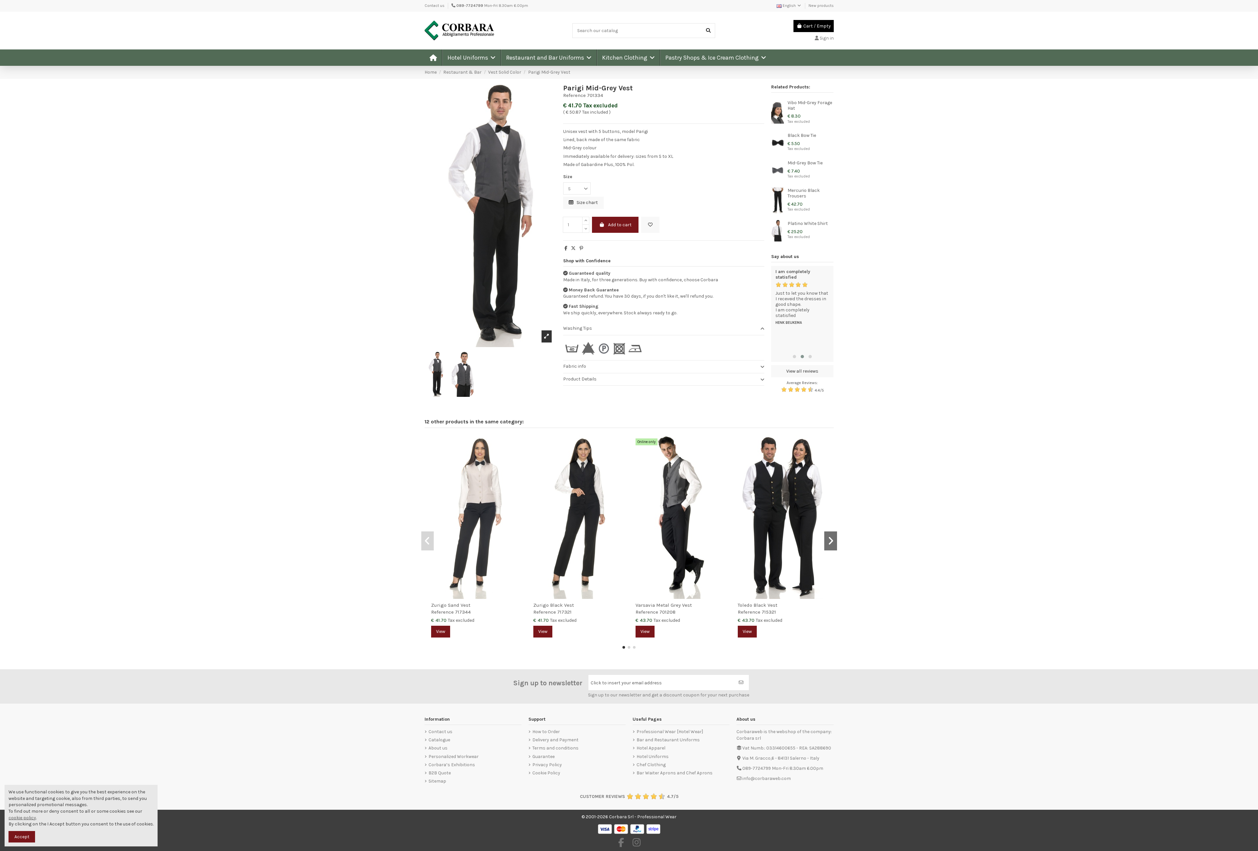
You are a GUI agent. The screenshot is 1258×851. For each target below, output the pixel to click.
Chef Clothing (651, 765)
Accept (21, 837)
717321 (564, 612)
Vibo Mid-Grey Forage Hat (810, 105)
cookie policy (22, 818)
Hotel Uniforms (653, 756)
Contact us (435, 5)
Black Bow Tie (802, 135)
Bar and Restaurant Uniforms (668, 740)
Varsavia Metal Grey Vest (664, 605)
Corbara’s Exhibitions (452, 765)
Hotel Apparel (651, 748)
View (440, 631)
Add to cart (620, 225)
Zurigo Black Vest (553, 605)
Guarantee (543, 756)
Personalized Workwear (454, 756)
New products (821, 5)
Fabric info (574, 366)
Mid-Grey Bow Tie (805, 163)
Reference (574, 95)
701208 (667, 612)
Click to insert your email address (626, 683)
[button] (471, 57)
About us (438, 748)
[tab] (663, 329)
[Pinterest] (581, 248)
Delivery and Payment (555, 740)
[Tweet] (573, 248)
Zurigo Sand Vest (450, 605)
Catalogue (439, 740)
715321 (769, 612)
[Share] (565, 248)
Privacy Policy (547, 765)
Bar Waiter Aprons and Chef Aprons (675, 773)
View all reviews (802, 371)
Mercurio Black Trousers (804, 193)
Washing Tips (577, 328)
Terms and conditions (555, 748)
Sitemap (437, 781)
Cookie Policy (546, 773)
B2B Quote (440, 773)
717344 (463, 612)
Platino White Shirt (808, 223)
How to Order (546, 731)
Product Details (580, 379)
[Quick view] (518, 456)
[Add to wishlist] (650, 225)
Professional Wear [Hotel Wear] (670, 731)
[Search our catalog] (708, 30)
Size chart (587, 202)
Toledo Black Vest (757, 605)
